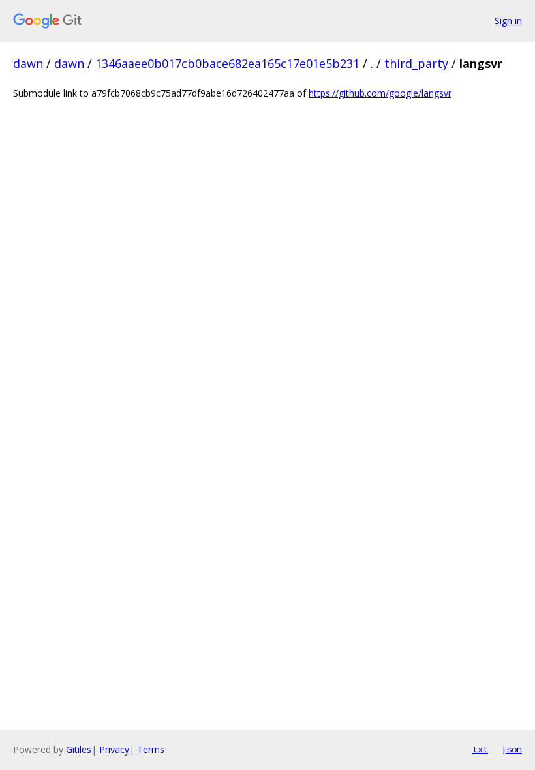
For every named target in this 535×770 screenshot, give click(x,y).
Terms (150, 749)
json (511, 749)
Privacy (114, 749)
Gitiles (78, 749)
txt (480, 749)
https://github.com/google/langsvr (380, 93)
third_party (416, 63)
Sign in (508, 20)
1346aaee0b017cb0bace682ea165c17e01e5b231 (227, 63)
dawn (28, 63)
